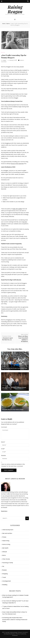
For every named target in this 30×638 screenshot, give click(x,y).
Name (3, 442)
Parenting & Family (7, 563)
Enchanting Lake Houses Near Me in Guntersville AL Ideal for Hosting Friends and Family (14, 619)
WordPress (15, 635)
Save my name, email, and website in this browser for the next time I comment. (13, 465)
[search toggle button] (27, 1)
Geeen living (5, 541)
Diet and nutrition (7, 533)
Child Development (7, 530)
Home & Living (6, 544)
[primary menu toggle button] (15, 20)
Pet (3, 566)
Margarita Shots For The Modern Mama (12, 409)
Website (3, 455)
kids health (5, 548)
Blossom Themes (15, 634)
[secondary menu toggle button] (1, 1)
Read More (4, 511)
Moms (3, 52)
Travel (4, 577)
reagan (4, 60)
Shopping (5, 574)
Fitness (4, 537)
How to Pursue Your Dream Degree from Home (14, 368)
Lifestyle (4, 552)
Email (3, 449)
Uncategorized (6, 581)
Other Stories (6, 559)
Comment (4, 427)
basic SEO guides (17, 209)
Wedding (4, 585)
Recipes (4, 570)
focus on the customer (17, 163)
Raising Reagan (15, 9)
